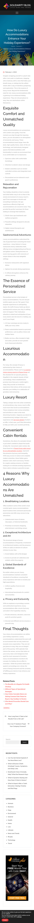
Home (10, 823)
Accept (5, 920)
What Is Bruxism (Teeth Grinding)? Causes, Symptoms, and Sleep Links (18, 766)
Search (8, 739)
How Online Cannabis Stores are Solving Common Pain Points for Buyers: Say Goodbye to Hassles (16, 696)
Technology (11, 840)
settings (19, 917)
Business (11, 807)
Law (9, 827)
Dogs (9, 810)
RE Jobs (10, 837)
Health (10, 820)
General (6, 708)
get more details (18, 420)
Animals (10, 803)
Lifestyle (10, 830)
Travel (10, 843)
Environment (12, 813)
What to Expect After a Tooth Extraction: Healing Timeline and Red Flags (17, 786)
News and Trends (13, 833)
